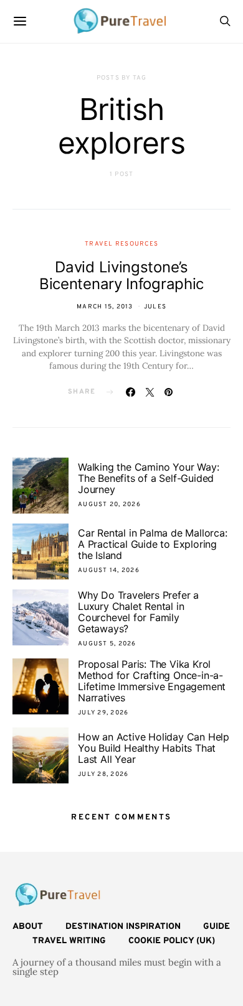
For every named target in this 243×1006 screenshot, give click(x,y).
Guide (216, 926)
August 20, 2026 (109, 505)
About (27, 926)
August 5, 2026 (107, 644)
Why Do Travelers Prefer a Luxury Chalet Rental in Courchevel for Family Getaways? (138, 612)
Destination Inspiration (123, 926)
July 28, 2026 (103, 774)
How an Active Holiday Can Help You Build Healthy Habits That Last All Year (153, 748)
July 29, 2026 (103, 713)
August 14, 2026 (109, 570)
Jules (155, 307)
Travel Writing (69, 941)
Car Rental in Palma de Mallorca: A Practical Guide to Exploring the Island (152, 544)
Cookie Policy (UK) (171, 941)
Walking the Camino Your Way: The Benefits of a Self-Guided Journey (148, 478)
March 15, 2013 (105, 307)
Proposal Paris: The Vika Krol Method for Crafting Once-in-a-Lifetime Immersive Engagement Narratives (152, 681)
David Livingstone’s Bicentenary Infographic (121, 275)
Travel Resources (121, 244)
